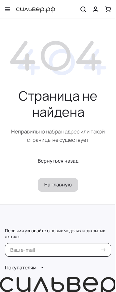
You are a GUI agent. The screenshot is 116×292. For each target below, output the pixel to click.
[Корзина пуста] (108, 9)
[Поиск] (83, 9)
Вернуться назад (58, 160)
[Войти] (95, 9)
